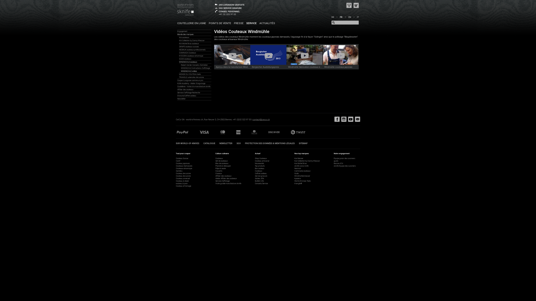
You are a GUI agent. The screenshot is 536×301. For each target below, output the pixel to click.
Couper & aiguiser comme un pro (190, 80)
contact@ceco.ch (261, 119)
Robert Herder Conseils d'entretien (194, 65)
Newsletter (181, 99)
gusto (336, 161)
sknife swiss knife (301, 166)
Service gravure (261, 176)
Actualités (267, 23)
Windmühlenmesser (302, 176)
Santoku (179, 171)
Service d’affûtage (222, 181)
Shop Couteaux (261, 158)
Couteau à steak (182, 181)
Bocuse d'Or (338, 163)
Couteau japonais (183, 163)
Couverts (218, 171)
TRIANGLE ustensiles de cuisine (191, 77)
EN (349, 17)
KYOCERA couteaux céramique (191, 56)
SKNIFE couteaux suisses (189, 47)
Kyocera (297, 178)
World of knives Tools (302, 181)
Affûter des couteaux (185, 89)
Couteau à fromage (183, 186)
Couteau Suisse (182, 158)
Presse (239, 23)
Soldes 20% (259, 178)
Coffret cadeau (261, 173)
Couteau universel (183, 178)
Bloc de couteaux (221, 163)
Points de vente (220, 23)
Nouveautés (259, 163)
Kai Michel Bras (300, 163)
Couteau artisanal (262, 161)
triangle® (298, 183)
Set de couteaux (221, 161)
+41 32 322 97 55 (227, 14)
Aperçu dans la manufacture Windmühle (234, 67)
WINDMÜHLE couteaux (188, 62)
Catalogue (209, 143)
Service (251, 23)
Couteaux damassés (184, 166)
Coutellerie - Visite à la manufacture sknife (193, 86)
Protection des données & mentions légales (270, 143)
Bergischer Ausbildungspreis (265, 67)
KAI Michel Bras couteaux (189, 44)
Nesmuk (297, 168)
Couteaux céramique (184, 168)
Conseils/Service (261, 183)
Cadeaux (258, 171)
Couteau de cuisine (183, 173)
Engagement (182, 31)
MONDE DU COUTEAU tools (190, 74)
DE (333, 17)
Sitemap (303, 143)
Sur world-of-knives (187, 143)
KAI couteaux (184, 37)
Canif (178, 161)
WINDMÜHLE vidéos (189, 71)
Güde (296, 173)
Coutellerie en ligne (191, 23)
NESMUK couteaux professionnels (192, 50)
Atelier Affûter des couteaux (226, 178)
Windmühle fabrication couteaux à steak (307, 67)
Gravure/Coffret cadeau (186, 96)
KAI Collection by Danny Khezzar (192, 40)
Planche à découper (223, 166)
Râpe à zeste (220, 168)
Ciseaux (218, 173)
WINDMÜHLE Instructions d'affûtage (195, 68)
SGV (239, 143)
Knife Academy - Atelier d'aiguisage (191, 83)
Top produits (260, 166)
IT (358, 17)
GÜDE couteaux (185, 59)
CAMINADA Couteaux (187, 53)
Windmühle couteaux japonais (338, 67)
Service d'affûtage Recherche (188, 93)
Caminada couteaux (302, 171)
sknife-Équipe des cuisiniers (345, 166)
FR (341, 17)
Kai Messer (298, 158)
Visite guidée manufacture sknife (228, 183)
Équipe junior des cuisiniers (344, 158)
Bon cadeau (259, 168)
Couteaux (219, 158)
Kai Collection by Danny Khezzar (307, 161)
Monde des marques (185, 34)
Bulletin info (259, 181)
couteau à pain (182, 183)
